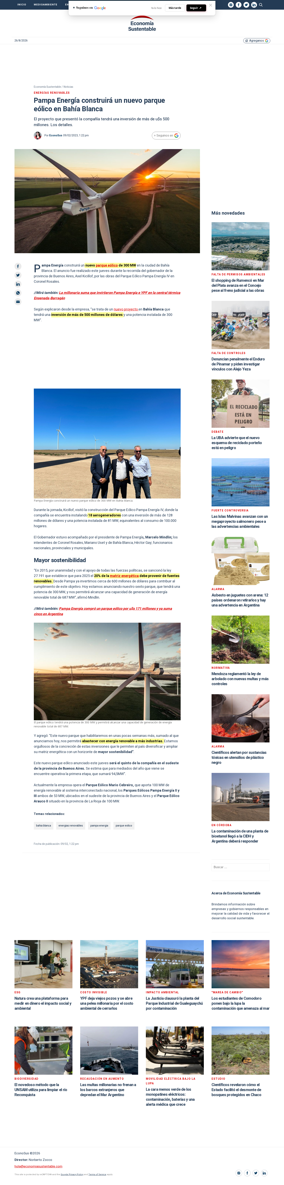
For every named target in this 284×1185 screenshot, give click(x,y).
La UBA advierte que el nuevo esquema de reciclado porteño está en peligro (237, 443)
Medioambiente (45, 4)
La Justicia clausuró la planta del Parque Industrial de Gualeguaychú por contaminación (174, 1003)
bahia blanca (43, 826)
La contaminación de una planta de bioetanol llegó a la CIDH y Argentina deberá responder (240, 836)
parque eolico (124, 826)
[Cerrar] (210, 5)
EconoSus (55, 135)
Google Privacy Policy (72, 1174)
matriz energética (124, 576)
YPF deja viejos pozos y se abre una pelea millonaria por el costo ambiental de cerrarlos (106, 1003)
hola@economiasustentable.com (38, 1166)
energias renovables (71, 826)
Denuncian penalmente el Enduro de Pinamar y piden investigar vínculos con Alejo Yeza (238, 364)
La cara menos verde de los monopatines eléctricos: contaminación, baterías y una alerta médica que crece (170, 1097)
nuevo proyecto (126, 309)
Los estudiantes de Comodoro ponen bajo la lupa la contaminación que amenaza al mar (241, 1003)
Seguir (196, 8)
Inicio (21, 4)
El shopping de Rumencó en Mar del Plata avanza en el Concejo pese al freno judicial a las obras (238, 285)
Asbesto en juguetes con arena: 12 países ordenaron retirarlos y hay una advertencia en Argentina (240, 600)
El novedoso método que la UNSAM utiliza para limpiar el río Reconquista (40, 1090)
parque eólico (107, 265)
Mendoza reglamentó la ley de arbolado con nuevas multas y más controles (240, 679)
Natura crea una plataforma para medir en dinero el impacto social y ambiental (42, 1003)
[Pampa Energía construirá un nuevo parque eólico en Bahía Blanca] (142, 23)
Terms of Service (97, 1174)
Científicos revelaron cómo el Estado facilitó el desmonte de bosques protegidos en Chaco (236, 1090)
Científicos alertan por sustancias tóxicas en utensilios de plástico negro (239, 757)
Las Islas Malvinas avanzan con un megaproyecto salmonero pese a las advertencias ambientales (240, 521)
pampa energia (99, 826)
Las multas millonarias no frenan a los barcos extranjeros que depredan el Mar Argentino (108, 1090)
